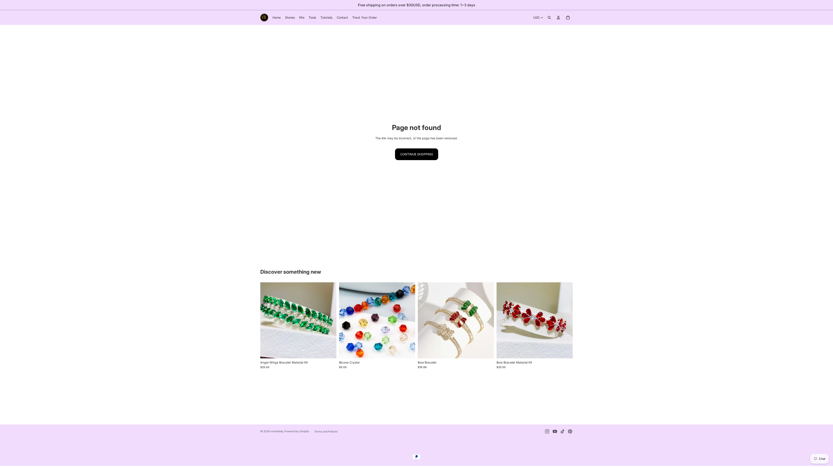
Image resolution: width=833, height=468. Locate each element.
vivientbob (276, 431)
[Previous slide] (266, 320)
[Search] (549, 17)
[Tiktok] (562, 431)
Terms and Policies (326, 431)
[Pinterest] (570, 431)
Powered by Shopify (296, 431)
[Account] (558, 17)
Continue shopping (416, 154)
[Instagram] (547, 431)
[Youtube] (555, 431)
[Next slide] (329, 320)
